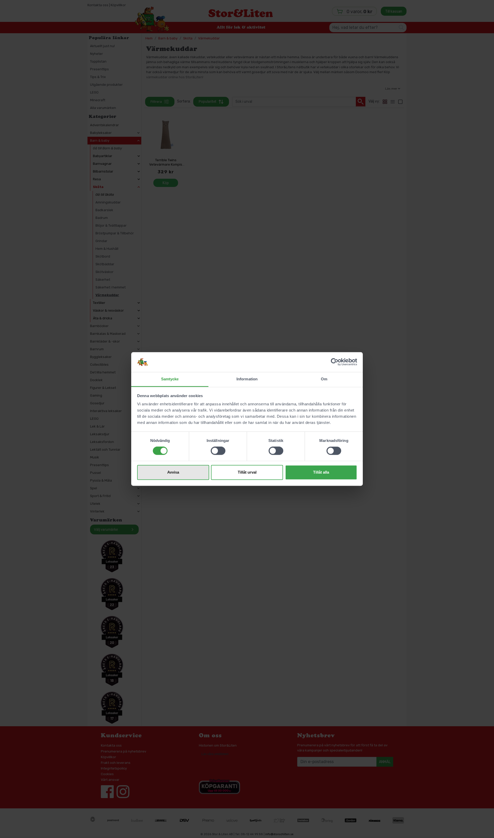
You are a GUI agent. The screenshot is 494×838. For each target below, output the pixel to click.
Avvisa (173, 472)
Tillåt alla (321, 472)
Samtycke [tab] (170, 379)
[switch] (218, 451)
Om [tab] (324, 379)
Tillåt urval (247, 472)
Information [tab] (247, 379)
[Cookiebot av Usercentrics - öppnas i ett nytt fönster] (334, 362)
